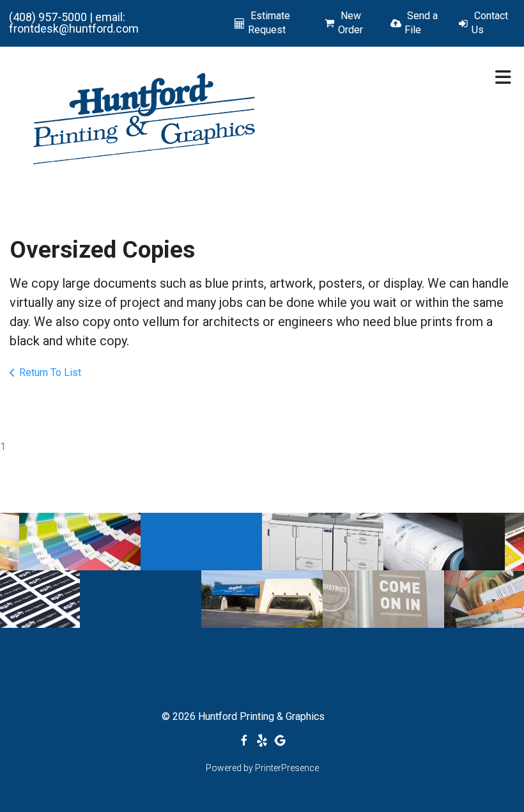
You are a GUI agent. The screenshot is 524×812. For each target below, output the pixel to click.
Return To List (50, 372)
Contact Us (490, 23)
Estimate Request (269, 23)
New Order (350, 23)
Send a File (421, 23)
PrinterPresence (287, 768)
